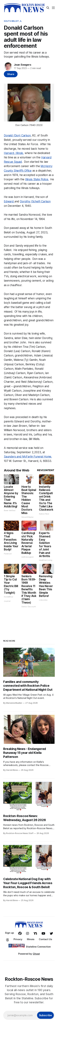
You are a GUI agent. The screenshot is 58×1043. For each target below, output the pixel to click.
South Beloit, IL (13, 21)
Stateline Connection (38, 946)
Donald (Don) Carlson (17, 135)
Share (10, 74)
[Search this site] (47, 7)
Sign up (9, 932)
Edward (9, 201)
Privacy (18, 939)
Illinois (30, 939)
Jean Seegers (22, 64)
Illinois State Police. (37, 179)
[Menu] (53, 7)
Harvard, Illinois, (14, 153)
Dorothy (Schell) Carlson (35, 201)
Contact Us (45, 939)
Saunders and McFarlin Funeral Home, (28, 456)
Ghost (36, 953)
